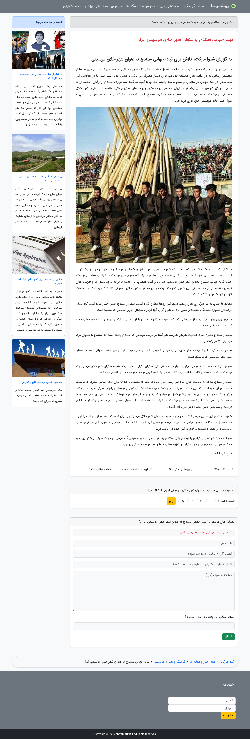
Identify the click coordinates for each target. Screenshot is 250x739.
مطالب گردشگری (193, 6)
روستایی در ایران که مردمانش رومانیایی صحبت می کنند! (40, 179)
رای (171, 501)
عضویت (228, 715)
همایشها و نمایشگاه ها (140, 6)
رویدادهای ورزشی (96, 6)
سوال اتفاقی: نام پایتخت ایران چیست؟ (210, 617)
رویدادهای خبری (169, 6)
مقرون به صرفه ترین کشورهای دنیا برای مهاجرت (40, 281)
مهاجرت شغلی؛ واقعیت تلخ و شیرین (42, 382)
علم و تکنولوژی (72, 6)
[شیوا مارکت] (223, 6)
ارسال (228, 636)
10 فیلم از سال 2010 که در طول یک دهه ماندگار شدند (41, 76)
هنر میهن (117, 6)
